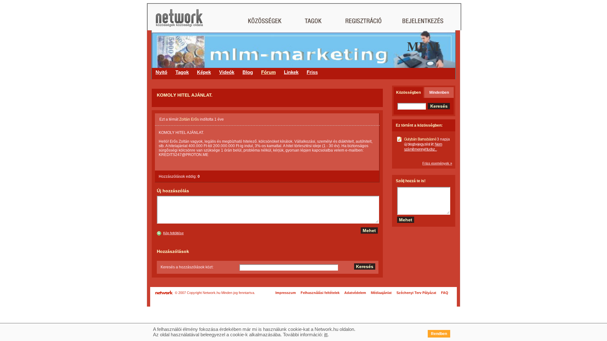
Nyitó (161, 72)
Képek (204, 72)
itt (326, 334)
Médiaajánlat (381, 293)
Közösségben (408, 92)
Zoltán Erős (189, 119)
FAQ (444, 293)
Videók (226, 72)
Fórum (268, 72)
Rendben (439, 334)
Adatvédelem (355, 293)
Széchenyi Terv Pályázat (416, 293)
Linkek (291, 72)
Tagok (182, 72)
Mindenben (439, 92)
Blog (247, 72)
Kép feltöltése (173, 233)
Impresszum (285, 293)
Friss (312, 72)
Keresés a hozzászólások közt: (187, 267)
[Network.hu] (179, 21)
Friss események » (437, 163)
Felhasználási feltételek (320, 293)
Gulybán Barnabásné (420, 139)
